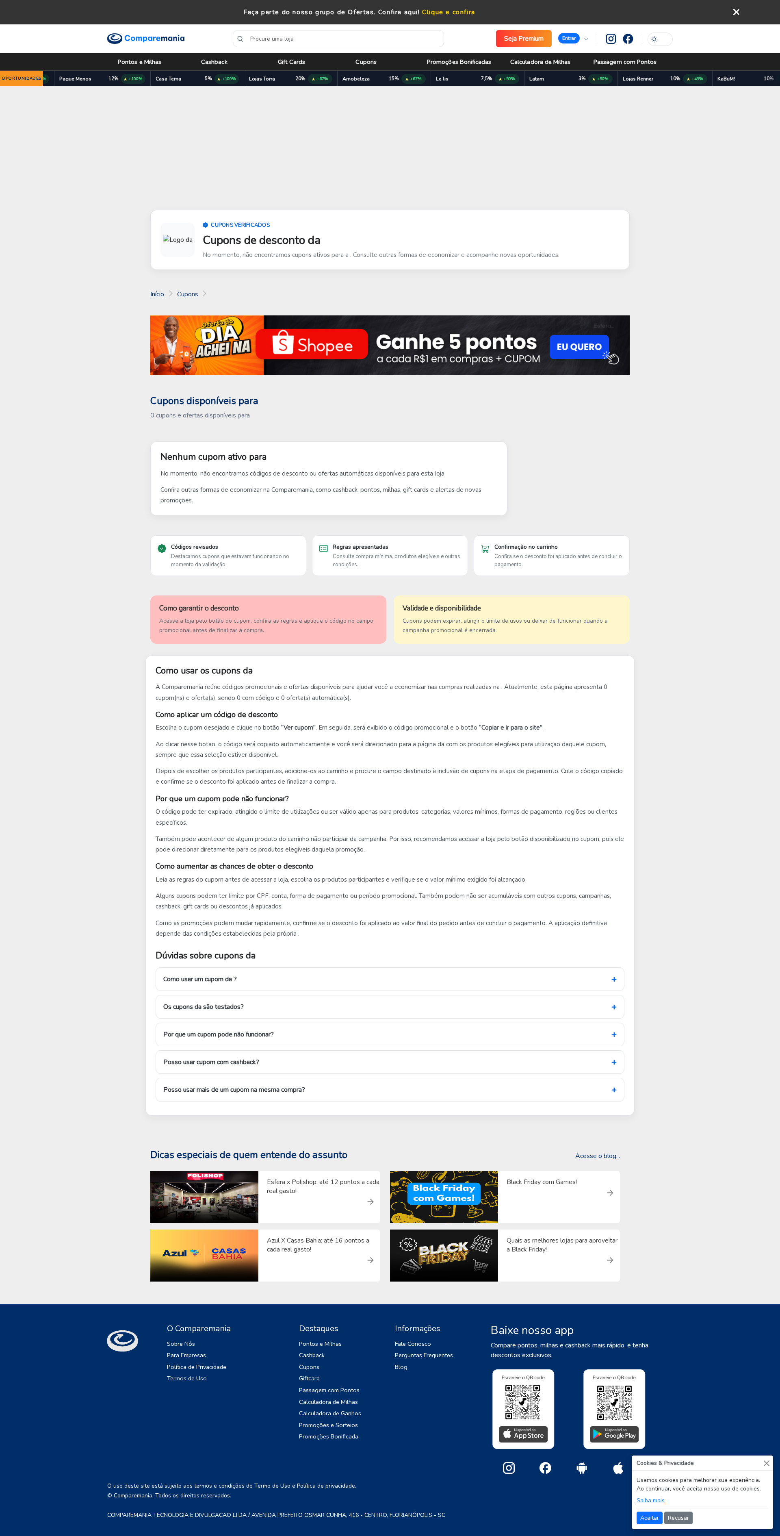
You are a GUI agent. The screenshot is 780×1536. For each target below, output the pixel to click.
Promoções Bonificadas (459, 62)
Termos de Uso (187, 1378)
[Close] (766, 1463)
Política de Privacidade (196, 1367)
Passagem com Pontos (625, 62)
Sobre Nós (181, 1344)
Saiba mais (651, 1500)
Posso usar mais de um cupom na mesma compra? (234, 1089)
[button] (573, 38)
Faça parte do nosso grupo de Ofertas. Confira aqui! (331, 12)
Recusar (678, 1518)
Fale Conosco (413, 1344)
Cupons (365, 62)
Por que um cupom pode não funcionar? (218, 1034)
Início (157, 294)
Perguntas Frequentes (424, 1355)
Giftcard (309, 1378)
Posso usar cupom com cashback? (211, 1062)
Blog (401, 1367)
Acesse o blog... (597, 1155)
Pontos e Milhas (139, 62)
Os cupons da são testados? (203, 1006)
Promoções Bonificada (328, 1436)
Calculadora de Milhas (540, 62)
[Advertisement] (390, 149)
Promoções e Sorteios (328, 1425)
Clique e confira (448, 12)
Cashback (214, 62)
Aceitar (649, 1518)
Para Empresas (186, 1355)
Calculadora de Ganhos (330, 1413)
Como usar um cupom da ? (200, 979)
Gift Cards (292, 62)
